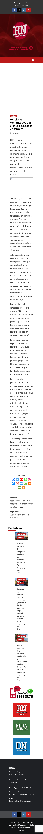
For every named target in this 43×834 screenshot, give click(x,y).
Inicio (17, 5)
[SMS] (25, 483)
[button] (10, 60)
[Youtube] (21, 479)
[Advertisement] (21, 86)
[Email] (19, 487)
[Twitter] (17, 479)
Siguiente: (19, 514)
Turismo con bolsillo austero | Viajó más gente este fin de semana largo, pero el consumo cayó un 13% (21, 605)
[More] (23, 487)
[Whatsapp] (25, 479)
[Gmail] (17, 483)
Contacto (24, 5)
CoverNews (22, 827)
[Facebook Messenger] (13, 483)
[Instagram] (29, 479)
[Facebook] (13, 479)
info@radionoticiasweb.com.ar (20, 801)
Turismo (13, 116)
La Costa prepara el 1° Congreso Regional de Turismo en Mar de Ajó (21, 554)
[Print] (29, 483)
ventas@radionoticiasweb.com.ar (21, 794)
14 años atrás (16, 133)
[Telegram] (21, 483)
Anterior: (21, 502)
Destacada (21, 534)
